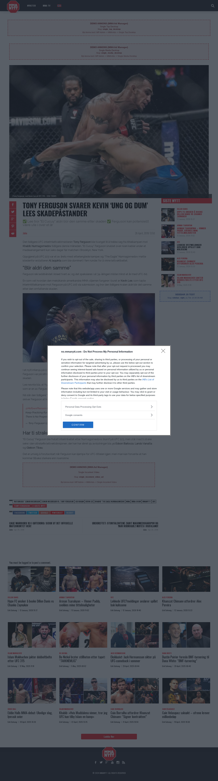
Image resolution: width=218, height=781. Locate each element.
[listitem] (109, 406)
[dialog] (109, 390)
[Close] (164, 352)
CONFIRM (78, 425)
